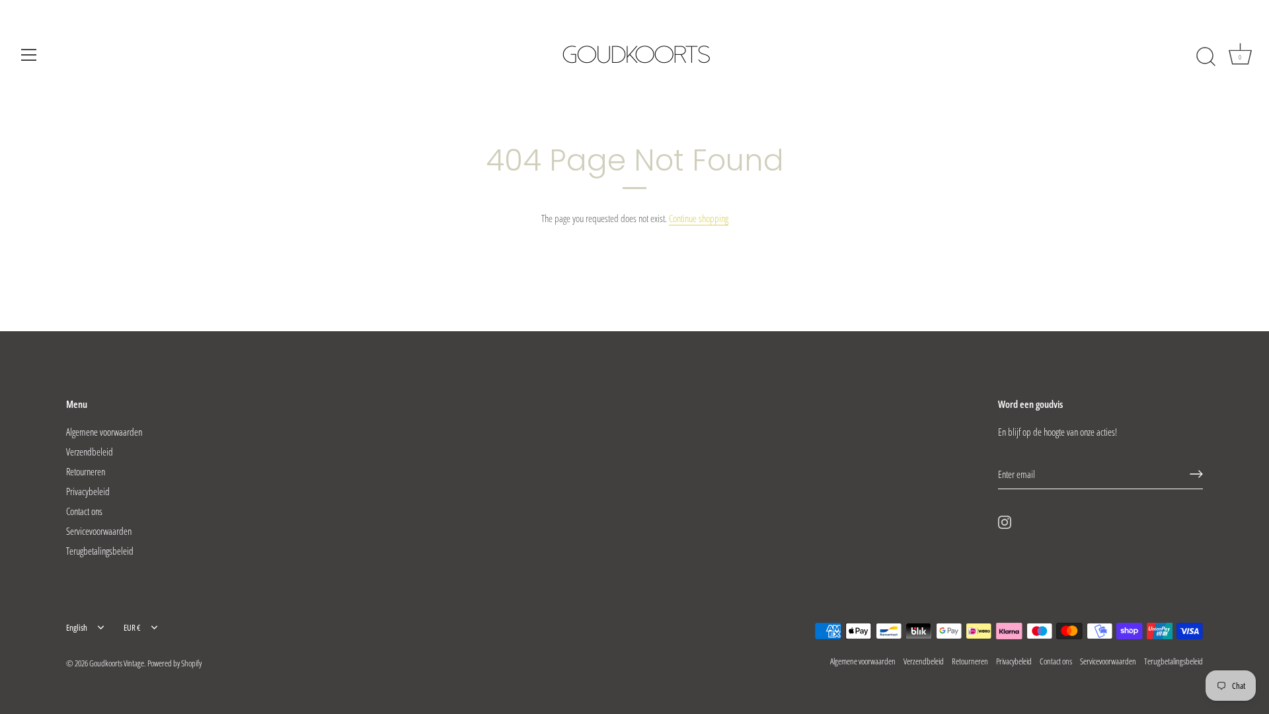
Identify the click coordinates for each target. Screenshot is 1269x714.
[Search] (1205, 56)
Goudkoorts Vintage (116, 663)
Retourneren (85, 471)
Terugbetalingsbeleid (100, 550)
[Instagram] (1004, 521)
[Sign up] (1196, 474)
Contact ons (84, 511)
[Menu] (29, 54)
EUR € (132, 628)
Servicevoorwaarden (99, 530)
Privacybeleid (88, 491)
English (76, 628)
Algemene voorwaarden (104, 431)
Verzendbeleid (89, 451)
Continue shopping (698, 218)
